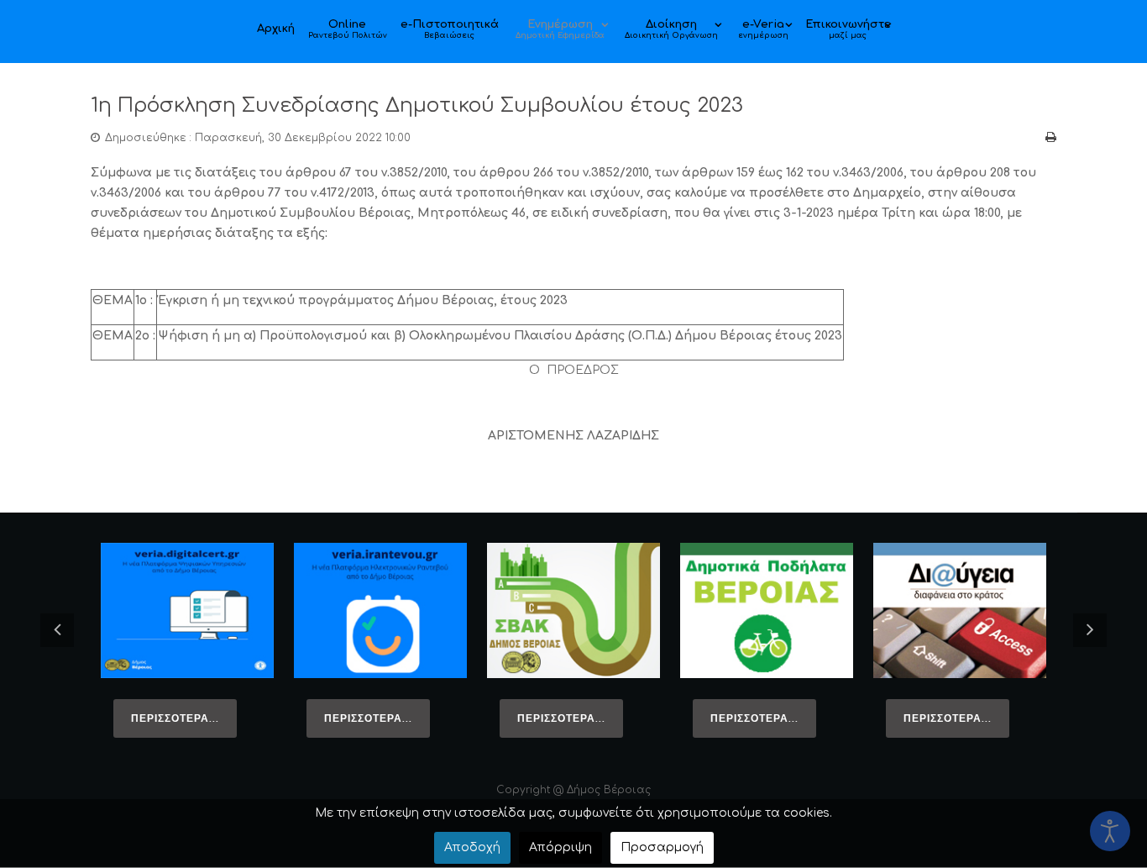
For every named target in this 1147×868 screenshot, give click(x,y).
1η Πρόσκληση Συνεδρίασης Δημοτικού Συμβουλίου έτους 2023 (417, 105)
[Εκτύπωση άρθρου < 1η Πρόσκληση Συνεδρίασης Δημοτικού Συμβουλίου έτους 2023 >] (1050, 137)
